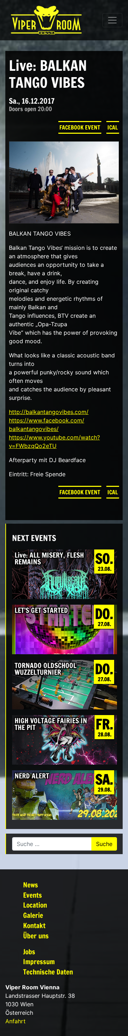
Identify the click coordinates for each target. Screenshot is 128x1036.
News (30, 885)
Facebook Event (79, 127)
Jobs (29, 951)
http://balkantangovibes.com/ (49, 411)
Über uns (36, 935)
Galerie (33, 915)
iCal (112, 127)
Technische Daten (48, 972)
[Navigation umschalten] (112, 20)
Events (32, 895)
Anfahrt (15, 1021)
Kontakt (34, 925)
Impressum (39, 961)
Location (35, 905)
